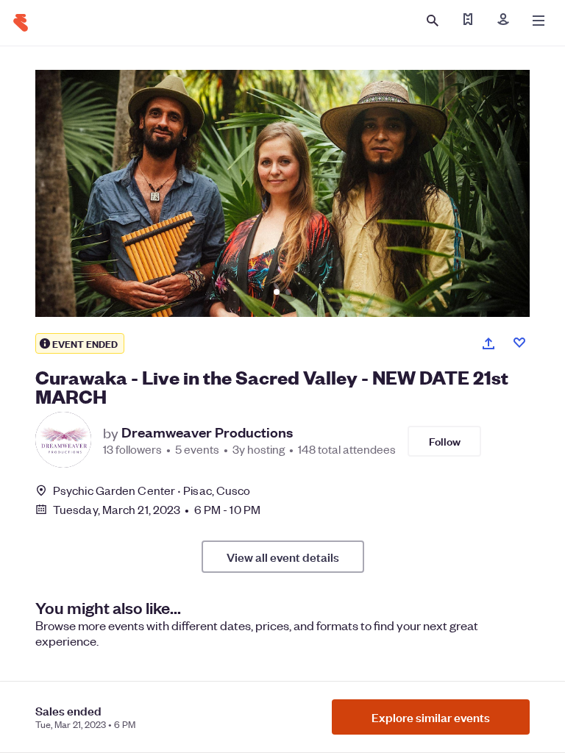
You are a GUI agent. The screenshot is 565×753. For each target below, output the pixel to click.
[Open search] (432, 20)
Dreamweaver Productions (207, 432)
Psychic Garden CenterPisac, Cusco (151, 490)
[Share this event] (488, 343)
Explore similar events (431, 717)
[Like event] (519, 342)
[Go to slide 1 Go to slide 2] (282, 193)
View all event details (283, 557)
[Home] (20, 23)
